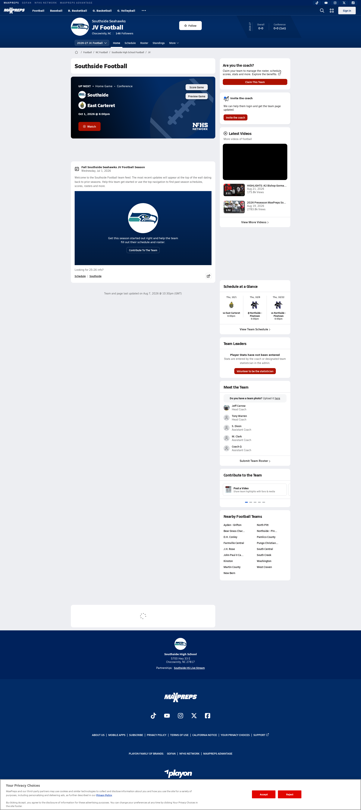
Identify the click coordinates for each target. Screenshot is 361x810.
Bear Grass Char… (234, 531)
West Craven (264, 567)
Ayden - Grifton (232, 525)
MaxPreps (11, 2)
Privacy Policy (156, 735)
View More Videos (253, 222)
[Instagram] (335, 3)
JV (149, 52)
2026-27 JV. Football (90, 43)
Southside (95, 276)
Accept (264, 794)
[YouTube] (326, 3)
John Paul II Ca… (233, 555)
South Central (265, 549)
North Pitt (262, 525)
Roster (144, 43)
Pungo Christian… (267, 543)
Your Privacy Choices (235, 735)
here (277, 398)
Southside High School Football (128, 52)
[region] (180, 794)
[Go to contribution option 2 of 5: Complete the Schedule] (250, 502)
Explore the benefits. (264, 74)
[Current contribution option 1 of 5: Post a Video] (246, 502)
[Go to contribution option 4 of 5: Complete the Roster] (259, 502)
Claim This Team (255, 82)
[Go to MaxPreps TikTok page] (153, 716)
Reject (290, 794)
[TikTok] (317, 3)
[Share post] (209, 276)
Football (38, 10)
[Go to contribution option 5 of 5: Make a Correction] (263, 502)
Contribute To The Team (143, 250)
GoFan (27, 2)
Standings (159, 43)
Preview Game (196, 96)
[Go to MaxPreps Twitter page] (194, 716)
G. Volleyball (126, 10)
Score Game (197, 87)
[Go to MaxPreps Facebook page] (208, 716)
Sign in (347, 10)
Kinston (228, 561)
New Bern (229, 573)
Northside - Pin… (267, 531)
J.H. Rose (229, 549)
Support (259, 735)
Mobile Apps (116, 735)
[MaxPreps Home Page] (76, 52)
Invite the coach (235, 117)
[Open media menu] (332, 10)
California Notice (204, 735)
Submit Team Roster (254, 460)
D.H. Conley (230, 537)
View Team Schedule (254, 329)
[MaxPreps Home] (14, 11)
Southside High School (180, 654)
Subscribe (136, 735)
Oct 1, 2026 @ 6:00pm (94, 114)
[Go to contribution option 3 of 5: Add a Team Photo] (255, 502)
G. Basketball (102, 10)
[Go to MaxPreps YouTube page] (167, 716)
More (172, 43)
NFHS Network (46, 2)
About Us (98, 735)
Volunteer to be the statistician (255, 371)
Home (116, 43)
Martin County (232, 567)
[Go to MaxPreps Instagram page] (180, 716)
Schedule (130, 43)
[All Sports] (144, 10)
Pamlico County (266, 537)
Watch (91, 126)
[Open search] (322, 10)
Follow (192, 25)
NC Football (102, 52)
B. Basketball (77, 10)
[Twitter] (344, 3)
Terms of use (179, 735)
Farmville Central (234, 543)
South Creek (264, 555)
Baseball (56, 10)
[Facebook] (353, 3)
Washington (264, 561)
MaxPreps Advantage (76, 2)
